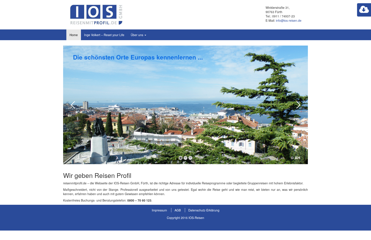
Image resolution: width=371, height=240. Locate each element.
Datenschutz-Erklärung (203, 210)
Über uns (137, 35)
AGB (178, 210)
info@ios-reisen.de (288, 20)
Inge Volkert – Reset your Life (104, 35)
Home (74, 35)
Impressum (159, 210)
